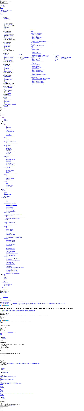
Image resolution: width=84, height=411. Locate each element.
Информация (6, 191)
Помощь (1, 392)
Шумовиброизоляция (9, 266)
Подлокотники (41, 303)
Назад (5, 124)
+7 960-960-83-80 (2, 5)
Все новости (2, 374)
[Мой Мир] (3, 305)
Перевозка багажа (8, 127)
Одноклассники (5, 297)
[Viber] (4, 305)
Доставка (1, 391)
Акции (1, 385)
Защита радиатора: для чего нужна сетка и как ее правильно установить (11, 383)
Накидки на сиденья (21, 303)
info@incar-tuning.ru (4, 292)
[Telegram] (8, 305)
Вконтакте (3, 397)
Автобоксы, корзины (9, 213)
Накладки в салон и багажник (28, 303)
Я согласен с (20, 363)
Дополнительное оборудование (10, 248)
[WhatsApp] (5, 305)
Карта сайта (2, 395)
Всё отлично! (13, 405)
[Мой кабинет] (0, 7)
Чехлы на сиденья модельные (50, 303)
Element (7, 314)
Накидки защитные (15, 303)
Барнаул (5, 119)
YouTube (4, 296)
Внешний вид (8, 239)
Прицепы (7, 139)
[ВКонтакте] (0, 305)
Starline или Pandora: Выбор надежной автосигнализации (8, 382)
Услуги (1, 389)
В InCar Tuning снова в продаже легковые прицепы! (8, 376)
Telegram (3, 398)
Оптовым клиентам (7, 283)
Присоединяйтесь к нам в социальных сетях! (7, 379)
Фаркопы (7, 201)
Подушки (44, 303)
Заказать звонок (2, 115)
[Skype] (7, 305)
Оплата (1, 390)
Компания (1, 384)
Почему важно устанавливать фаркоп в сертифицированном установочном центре (12, 381)
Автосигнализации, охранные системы (11, 205)
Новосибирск (6, 120)
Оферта (1, 394)
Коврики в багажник (9, 303)
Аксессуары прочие (3, 303)
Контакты (1, 386)
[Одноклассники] (2, 305)
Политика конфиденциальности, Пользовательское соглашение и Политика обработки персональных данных (16, 393)
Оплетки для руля (36, 303)
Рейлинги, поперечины (9, 262)
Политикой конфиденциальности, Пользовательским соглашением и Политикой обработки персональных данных (22, 363)
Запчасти (7, 183)
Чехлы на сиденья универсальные (60, 303)
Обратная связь (2, 388)
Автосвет (7, 232)
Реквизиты (2, 387)
